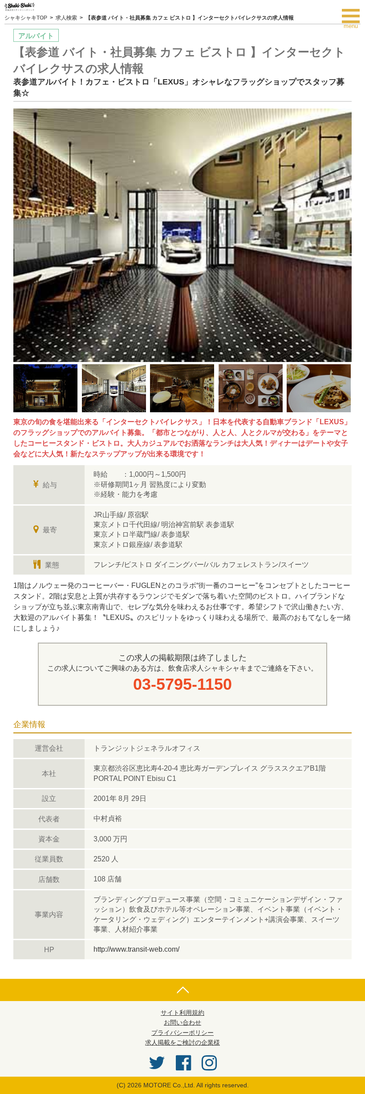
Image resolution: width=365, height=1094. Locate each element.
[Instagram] (209, 1063)
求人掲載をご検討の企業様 (182, 1042)
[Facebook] (183, 1063)
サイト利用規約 (182, 1012)
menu (354, 16)
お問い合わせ (182, 1022)
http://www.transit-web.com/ (136, 949)
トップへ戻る (182, 990)
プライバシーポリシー (182, 1032)
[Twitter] (157, 1063)
